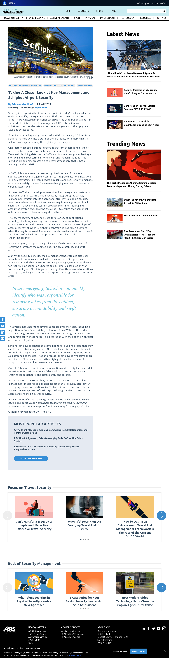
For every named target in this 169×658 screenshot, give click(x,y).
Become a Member (106, 631)
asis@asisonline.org (70, 631)
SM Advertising (104, 639)
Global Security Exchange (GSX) (112, 636)
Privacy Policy (104, 642)
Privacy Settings (120, 651)
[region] (84, 651)
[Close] (165, 651)
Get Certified (103, 634)
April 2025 (41, 107)
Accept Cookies (138, 651)
